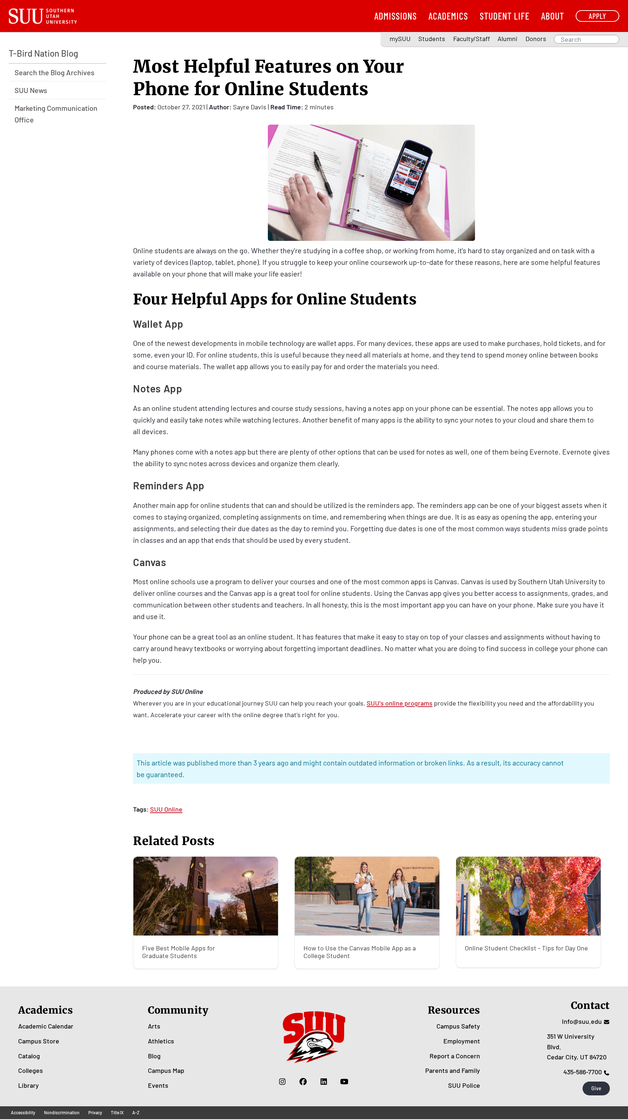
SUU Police (464, 1085)
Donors (536, 39)
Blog (154, 1056)
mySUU (400, 39)
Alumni (508, 39)
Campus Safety (458, 1026)
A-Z (136, 1112)
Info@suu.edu (582, 1021)
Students (431, 39)
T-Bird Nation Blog (43, 53)
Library (28, 1085)
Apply (597, 15)
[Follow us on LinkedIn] (323, 1081)
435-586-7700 (582, 1072)
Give (596, 1088)
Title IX (117, 1112)
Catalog (29, 1056)
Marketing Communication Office (56, 114)
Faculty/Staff (471, 39)
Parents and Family (452, 1070)
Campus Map (166, 1070)
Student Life (505, 15)
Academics (448, 15)
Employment (461, 1041)
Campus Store (38, 1041)
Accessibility (23, 1112)
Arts (154, 1026)
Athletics (161, 1041)
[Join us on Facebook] (302, 1081)
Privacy (95, 1112)
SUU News (31, 90)
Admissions (395, 15)
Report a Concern (455, 1056)
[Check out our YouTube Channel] (344, 1081)
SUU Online (166, 809)
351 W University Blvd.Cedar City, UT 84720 (577, 1046)
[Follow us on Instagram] (282, 1081)
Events (158, 1085)
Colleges (30, 1070)
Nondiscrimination (62, 1112)
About (552, 15)
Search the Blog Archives (54, 72)
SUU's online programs (399, 703)
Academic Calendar (45, 1026)
